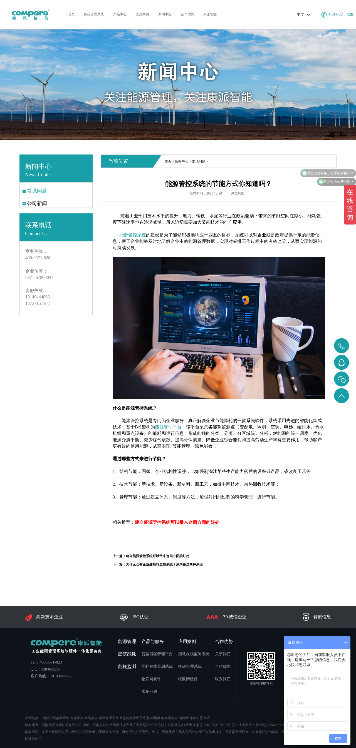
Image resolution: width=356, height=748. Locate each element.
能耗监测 (127, 666)
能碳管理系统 (190, 666)
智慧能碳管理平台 (157, 654)
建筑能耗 (127, 654)
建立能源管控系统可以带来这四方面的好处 (157, 556)
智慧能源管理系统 (132, 718)
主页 (168, 161)
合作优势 (224, 641)
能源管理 (127, 641)
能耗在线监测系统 (157, 666)
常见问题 (198, 161)
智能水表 (76, 718)
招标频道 (153, 718)
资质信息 (322, 616)
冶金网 (184, 718)
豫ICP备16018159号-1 (222, 725)
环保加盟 (196, 718)
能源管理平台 (108, 718)
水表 (207, 718)
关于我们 (223, 654)
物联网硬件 (151, 679)
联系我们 (223, 679)
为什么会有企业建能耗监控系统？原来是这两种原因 (164, 564)
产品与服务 (153, 641)
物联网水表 (169, 718)
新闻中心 (181, 161)
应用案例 (187, 641)
